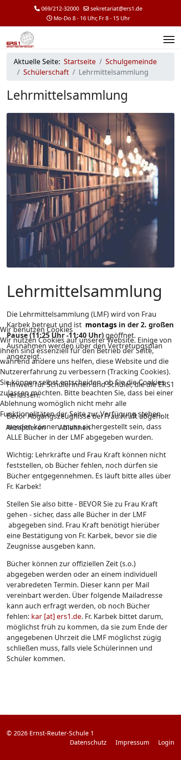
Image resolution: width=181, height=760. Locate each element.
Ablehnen (74, 427)
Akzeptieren (26, 427)
